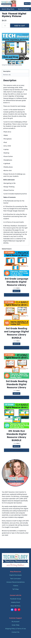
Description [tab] (6, 71)
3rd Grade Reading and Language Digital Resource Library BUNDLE (16, 333)
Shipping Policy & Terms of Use (15, 628)
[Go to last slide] (8, 62)
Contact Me (15, 632)
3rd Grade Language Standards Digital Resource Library (16, 281)
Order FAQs (15, 625)
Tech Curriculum (15, 578)
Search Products (23, 9)
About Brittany (15, 606)
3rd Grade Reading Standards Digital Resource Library (16, 384)
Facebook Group (15, 599)
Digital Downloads (15, 575)
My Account (15, 621)
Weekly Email (15, 602)
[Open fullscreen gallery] (27, 58)
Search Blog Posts (8, 9)
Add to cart (19, 25)
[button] (9, 62)
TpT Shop (15, 589)
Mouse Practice (18, 64)
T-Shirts (15, 585)
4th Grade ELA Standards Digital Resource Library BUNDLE (16, 435)
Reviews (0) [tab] (6, 74)
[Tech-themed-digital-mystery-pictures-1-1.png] (15, 46)
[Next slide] (22, 62)
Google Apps (11, 64)
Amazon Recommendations (16, 582)
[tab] (13, 58)
